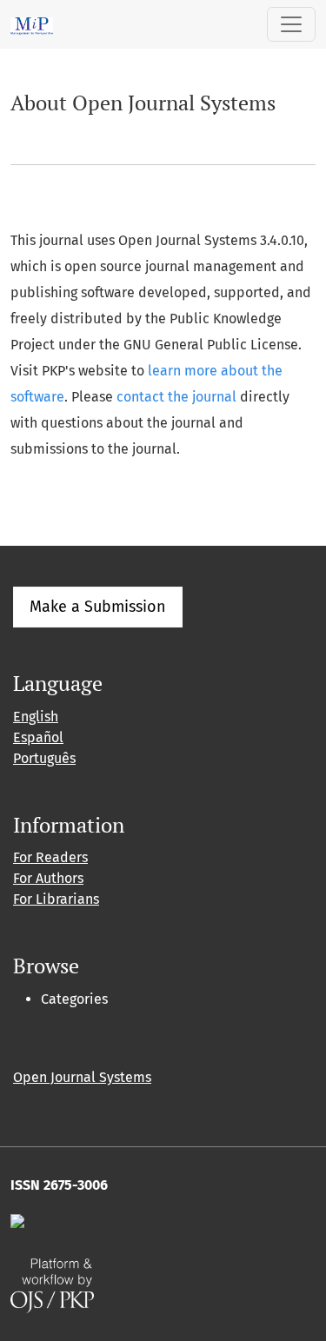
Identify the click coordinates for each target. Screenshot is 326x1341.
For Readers (50, 857)
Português (44, 758)
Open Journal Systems (82, 1077)
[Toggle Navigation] (291, 24)
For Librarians (56, 899)
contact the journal (176, 396)
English (35, 716)
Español (38, 737)
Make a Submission (98, 606)
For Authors (48, 878)
